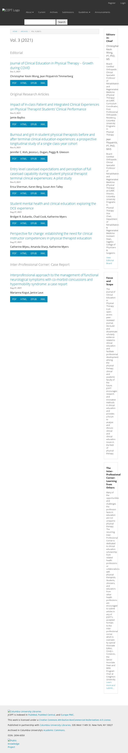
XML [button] (43, 82)
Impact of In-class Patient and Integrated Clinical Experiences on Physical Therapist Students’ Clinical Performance (54, 106)
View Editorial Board (110, 260)
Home (15, 31)
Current (41, 12)
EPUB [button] (34, 82)
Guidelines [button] (84, 12)
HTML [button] (23, 82)
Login (123, 3)
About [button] (29, 12)
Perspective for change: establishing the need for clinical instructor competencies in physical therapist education (51, 235)
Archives (54, 12)
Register (112, 3)
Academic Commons (54, 730)
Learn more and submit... (110, 685)
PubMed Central (46, 714)
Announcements (102, 12)
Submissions (68, 12)
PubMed (32, 714)
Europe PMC (67, 714)
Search (61, 22)
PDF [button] (14, 82)
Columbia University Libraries (55, 725)
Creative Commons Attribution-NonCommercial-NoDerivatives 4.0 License (75, 719)
